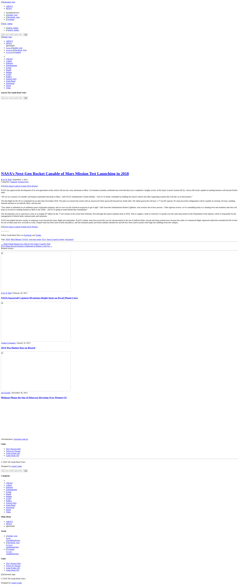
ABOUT (9, 6)
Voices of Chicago (13, 451)
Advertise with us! (21, 439)
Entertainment (11, 65)
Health (8, 70)
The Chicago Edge (13, 449)
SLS (44, 239)
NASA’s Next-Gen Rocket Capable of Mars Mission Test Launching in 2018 (65, 173)
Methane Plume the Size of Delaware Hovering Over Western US (34, 397)
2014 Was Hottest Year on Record (18, 348)
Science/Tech (11, 79)
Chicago (9, 59)
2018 (8, 239)
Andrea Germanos (8, 343)
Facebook (28, 235)
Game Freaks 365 (13, 453)
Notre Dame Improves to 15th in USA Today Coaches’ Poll (25, 244)
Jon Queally (5, 393)
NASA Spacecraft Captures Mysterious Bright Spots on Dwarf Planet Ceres (39, 298)
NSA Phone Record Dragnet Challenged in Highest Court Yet (26, 246)
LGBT (8, 74)
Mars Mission (16, 239)
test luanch (69, 239)
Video (8, 88)
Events (8, 68)
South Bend (10, 81)
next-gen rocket (35, 239)
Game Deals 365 (12, 456)
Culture (9, 61)
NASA (25, 239)
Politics (9, 77)
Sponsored (10, 83)
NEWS (9, 8)
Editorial (9, 63)
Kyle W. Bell (6, 180)
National (13, 182)
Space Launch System (55, 239)
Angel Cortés (16, 466)
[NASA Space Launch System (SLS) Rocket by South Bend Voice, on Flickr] (19, 186)
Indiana (9, 72)
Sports (8, 86)
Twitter (38, 235)
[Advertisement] (75, 116)
